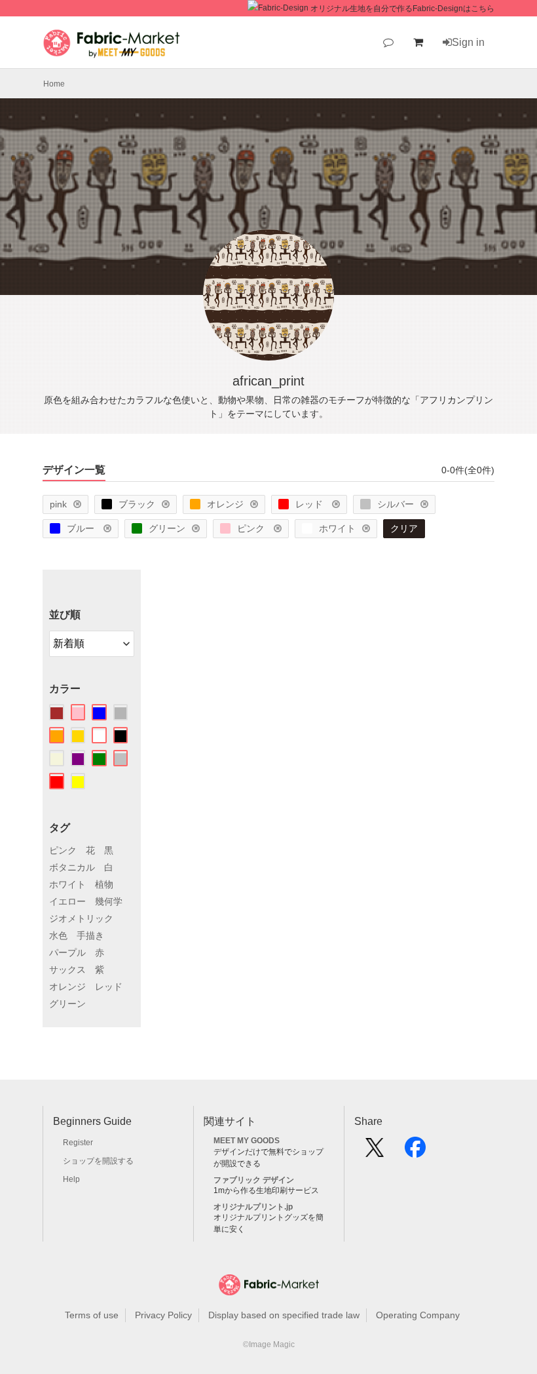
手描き (90, 935)
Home (54, 83)
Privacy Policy (163, 1315)
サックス (67, 969)
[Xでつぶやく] (374, 1151)
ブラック (137, 504)
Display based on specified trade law (284, 1315)
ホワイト (337, 528)
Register (78, 1142)
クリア (404, 528)
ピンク (252, 528)
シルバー (395, 504)
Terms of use (92, 1315)
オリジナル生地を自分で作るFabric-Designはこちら (402, 8)
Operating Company (418, 1315)
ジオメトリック (81, 918)
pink (58, 504)
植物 (104, 884)
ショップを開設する (98, 1161)
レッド (310, 504)
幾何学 (108, 901)
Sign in (468, 42)
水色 (58, 935)
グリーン (167, 528)
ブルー (82, 528)
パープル (67, 952)
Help (71, 1179)
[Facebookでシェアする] (415, 1151)
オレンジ (225, 504)
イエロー (67, 901)
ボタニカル (72, 867)
